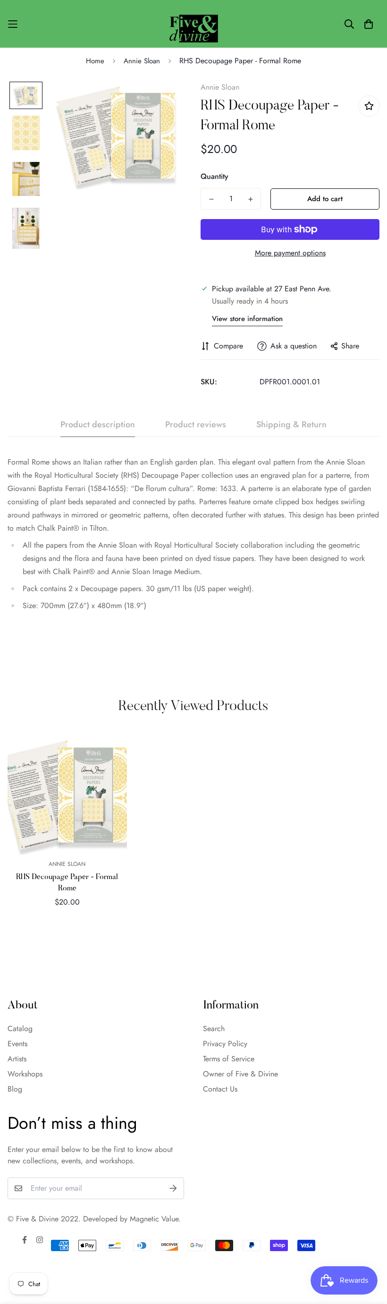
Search (214, 1028)
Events (17, 1043)
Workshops (25, 1073)
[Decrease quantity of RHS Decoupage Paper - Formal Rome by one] (211, 199)
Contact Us (220, 1089)
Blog (15, 1089)
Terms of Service (228, 1058)
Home (95, 61)
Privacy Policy (225, 1043)
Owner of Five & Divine (240, 1073)
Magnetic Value (154, 1218)
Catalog (20, 1028)
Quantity (214, 176)
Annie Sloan (142, 61)
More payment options (290, 252)
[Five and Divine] (194, 24)
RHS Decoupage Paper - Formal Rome (67, 882)
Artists (17, 1058)
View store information (247, 318)
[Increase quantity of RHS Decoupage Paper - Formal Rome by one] (250, 199)
